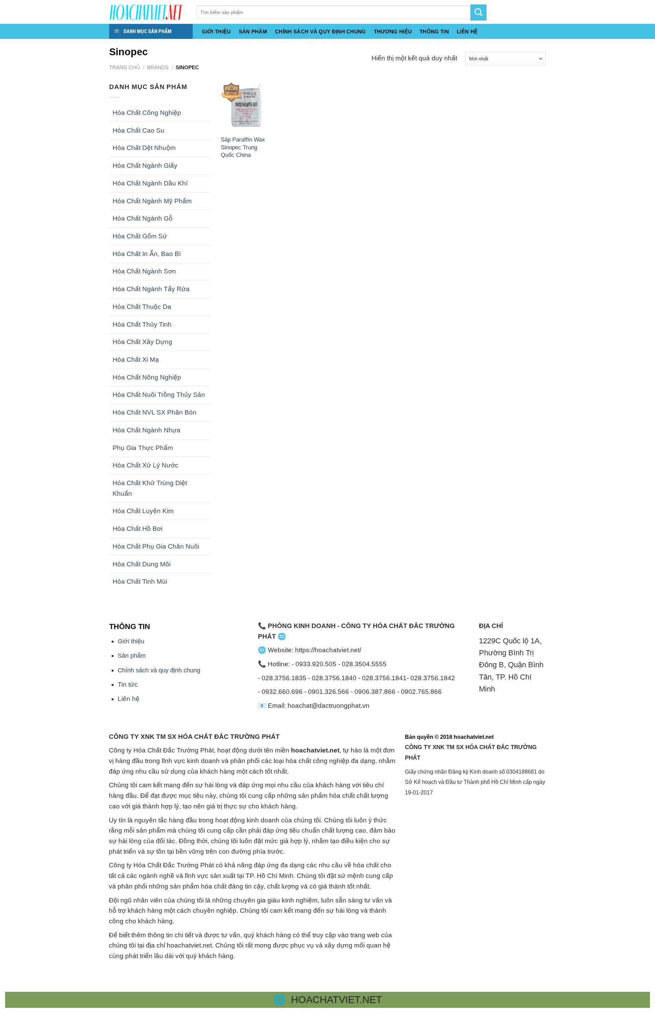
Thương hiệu (393, 31)
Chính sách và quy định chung (320, 31)
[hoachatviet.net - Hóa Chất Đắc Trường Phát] (147, 12)
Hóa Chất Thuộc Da (142, 306)
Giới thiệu (216, 31)
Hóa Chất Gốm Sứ (140, 236)
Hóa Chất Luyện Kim (143, 510)
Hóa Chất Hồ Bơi (137, 528)
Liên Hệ (467, 31)
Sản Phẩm (253, 31)
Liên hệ (129, 698)
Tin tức (128, 684)
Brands (158, 67)
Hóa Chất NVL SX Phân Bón (154, 412)
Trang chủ (124, 67)
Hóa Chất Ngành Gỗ (143, 218)
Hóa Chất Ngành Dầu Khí (150, 183)
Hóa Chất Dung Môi (142, 564)
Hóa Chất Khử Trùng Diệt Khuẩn (150, 488)
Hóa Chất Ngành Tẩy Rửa (151, 289)
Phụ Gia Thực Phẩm (143, 447)
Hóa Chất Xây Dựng (142, 341)
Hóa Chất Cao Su (138, 130)
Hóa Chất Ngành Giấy (145, 165)
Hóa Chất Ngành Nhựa (146, 430)
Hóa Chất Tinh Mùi (140, 581)
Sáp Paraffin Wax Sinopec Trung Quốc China (243, 147)
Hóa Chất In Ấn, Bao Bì (147, 253)
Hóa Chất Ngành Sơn (144, 271)
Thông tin (434, 31)
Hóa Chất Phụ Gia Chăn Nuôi (156, 546)
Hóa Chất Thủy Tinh (142, 324)
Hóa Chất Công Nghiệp (147, 112)
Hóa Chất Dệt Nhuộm (144, 147)
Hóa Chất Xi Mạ (136, 359)
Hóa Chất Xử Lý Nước (145, 465)
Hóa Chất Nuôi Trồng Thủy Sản (159, 394)
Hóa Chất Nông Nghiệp (147, 377)
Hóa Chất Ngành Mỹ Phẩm (152, 201)
